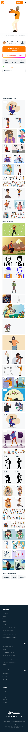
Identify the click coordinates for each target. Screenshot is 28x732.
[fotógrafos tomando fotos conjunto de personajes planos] (9, 286)
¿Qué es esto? (14, 67)
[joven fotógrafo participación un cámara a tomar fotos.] (9, 476)
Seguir (22, 43)
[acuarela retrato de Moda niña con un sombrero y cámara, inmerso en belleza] (8, 672)
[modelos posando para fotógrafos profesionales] (13, 231)
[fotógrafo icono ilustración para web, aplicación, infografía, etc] (8, 331)
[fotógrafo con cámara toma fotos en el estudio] (13, 591)
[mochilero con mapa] (8, 252)
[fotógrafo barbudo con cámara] (8, 133)
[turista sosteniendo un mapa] (8, 205)
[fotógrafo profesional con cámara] (15, 159)
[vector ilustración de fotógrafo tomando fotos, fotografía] (8, 615)
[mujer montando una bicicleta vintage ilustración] (8, 194)
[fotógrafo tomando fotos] (8, 524)
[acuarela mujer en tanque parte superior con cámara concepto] (8, 696)
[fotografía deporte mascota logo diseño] (6, 393)
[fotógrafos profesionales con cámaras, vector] (13, 604)
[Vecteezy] (2, 2)
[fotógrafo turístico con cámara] (8, 500)
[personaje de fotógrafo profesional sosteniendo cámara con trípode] (8, 264)
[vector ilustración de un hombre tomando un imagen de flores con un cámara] (13, 415)
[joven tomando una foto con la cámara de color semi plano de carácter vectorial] (6, 461)
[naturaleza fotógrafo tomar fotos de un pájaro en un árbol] (13, 536)
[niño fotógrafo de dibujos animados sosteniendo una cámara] (6, 162)
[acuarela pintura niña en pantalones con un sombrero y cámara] (8, 684)
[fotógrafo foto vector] (8, 489)
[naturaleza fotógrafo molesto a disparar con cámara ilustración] (13, 300)
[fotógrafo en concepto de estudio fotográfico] (18, 274)
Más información (8, 69)
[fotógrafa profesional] (8, 276)
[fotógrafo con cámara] (8, 217)
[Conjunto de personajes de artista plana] (11, 225)
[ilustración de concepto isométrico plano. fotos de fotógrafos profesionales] (8, 560)
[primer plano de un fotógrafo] (9, 146)
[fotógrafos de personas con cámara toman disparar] (12, 728)
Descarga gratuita (14, 49)
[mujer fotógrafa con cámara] (8, 121)
